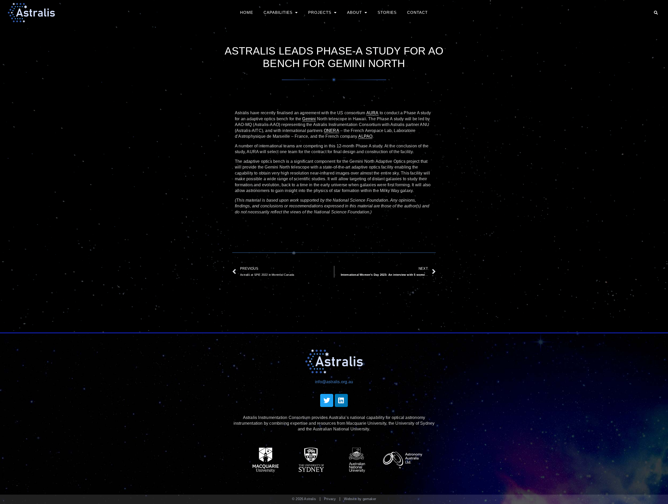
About (354, 12)
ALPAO (365, 136)
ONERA (331, 130)
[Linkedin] (341, 400)
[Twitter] (326, 400)
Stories (387, 12)
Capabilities (278, 12)
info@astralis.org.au (334, 382)
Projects (319, 12)
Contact (417, 12)
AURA (372, 113)
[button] (656, 12)
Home (246, 12)
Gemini (309, 119)
